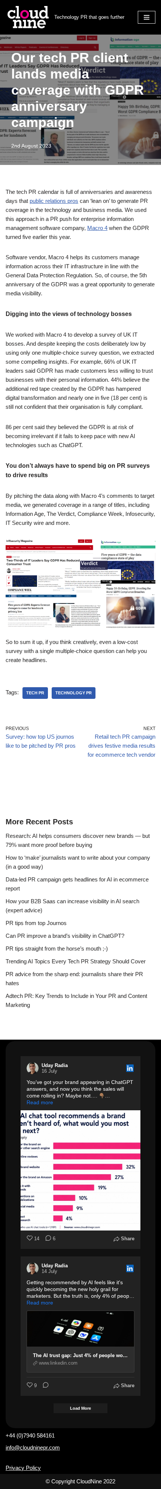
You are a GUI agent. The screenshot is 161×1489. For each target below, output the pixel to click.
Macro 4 (97, 228)
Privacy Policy (23, 1468)
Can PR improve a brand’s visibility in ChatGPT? (65, 936)
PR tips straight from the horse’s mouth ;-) (57, 948)
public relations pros (54, 201)
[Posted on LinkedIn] (129, 1068)
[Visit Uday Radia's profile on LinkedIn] (34, 1068)
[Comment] (43, 1386)
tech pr (35, 693)
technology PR (73, 693)
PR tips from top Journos (36, 923)
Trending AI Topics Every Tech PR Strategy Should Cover (76, 961)
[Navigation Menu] (146, 17)
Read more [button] (40, 1102)
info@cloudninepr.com (33, 1447)
